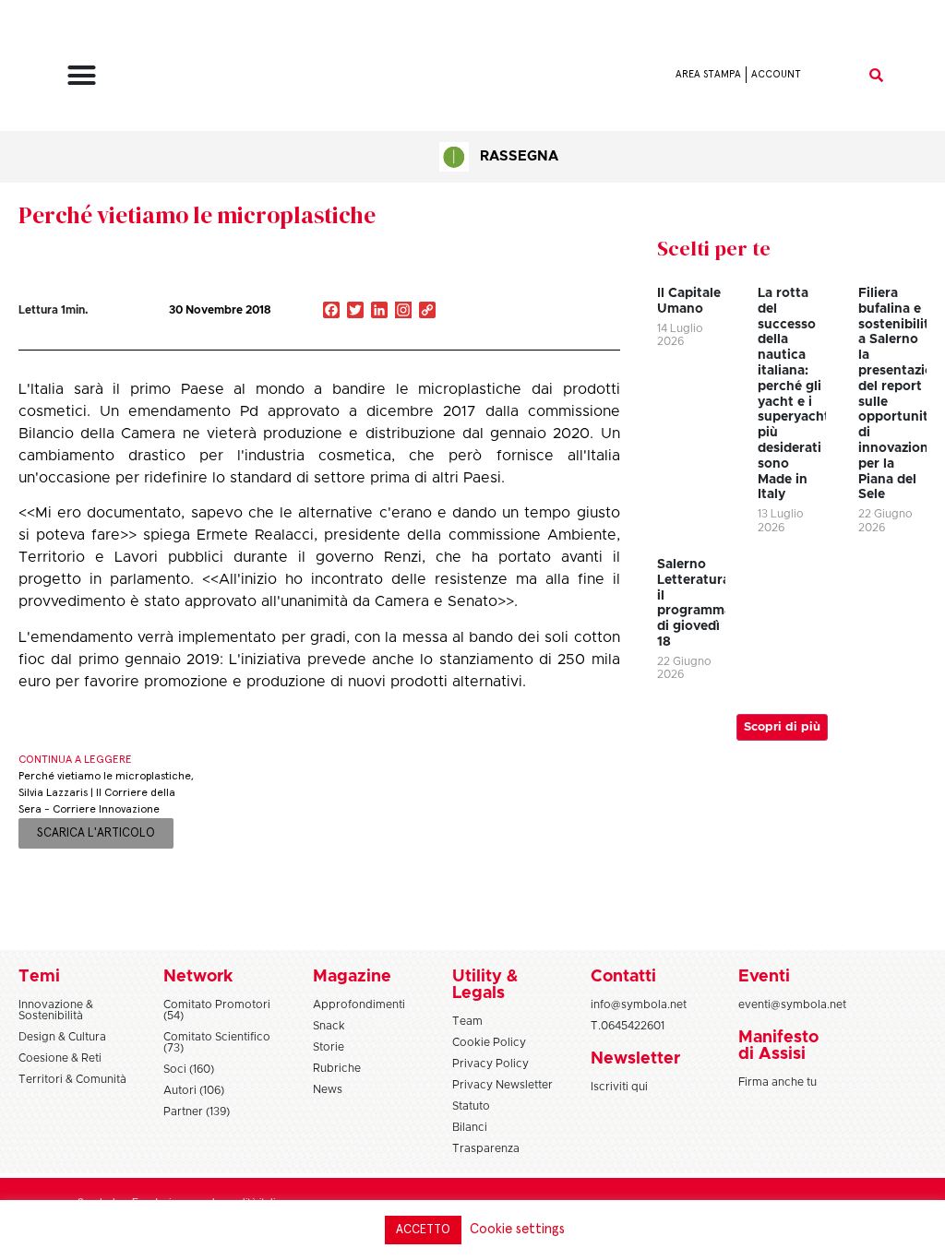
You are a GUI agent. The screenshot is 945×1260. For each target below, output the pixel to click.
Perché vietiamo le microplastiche (197, 215)
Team (467, 1021)
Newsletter (635, 1059)
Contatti (623, 977)
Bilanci (469, 1127)
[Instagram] (403, 312)
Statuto (471, 1105)
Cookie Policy (489, 1042)
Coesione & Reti (60, 1058)
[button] (81, 75)
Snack (329, 1025)
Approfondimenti (359, 1004)
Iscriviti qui (619, 1086)
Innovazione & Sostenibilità (55, 1010)
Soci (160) (188, 1069)
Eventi (764, 977)
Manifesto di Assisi (778, 1046)
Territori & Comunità (72, 1079)
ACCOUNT (776, 74)
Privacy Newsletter (502, 1084)
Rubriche (337, 1068)
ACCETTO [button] (423, 1230)
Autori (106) (193, 1090)
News (327, 1089)
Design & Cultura (62, 1036)
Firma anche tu (777, 1082)
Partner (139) (196, 1111)
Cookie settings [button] (517, 1229)
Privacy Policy (490, 1063)
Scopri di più (782, 727)
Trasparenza (486, 1148)
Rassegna (519, 156)
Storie (328, 1046)
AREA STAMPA (708, 74)
